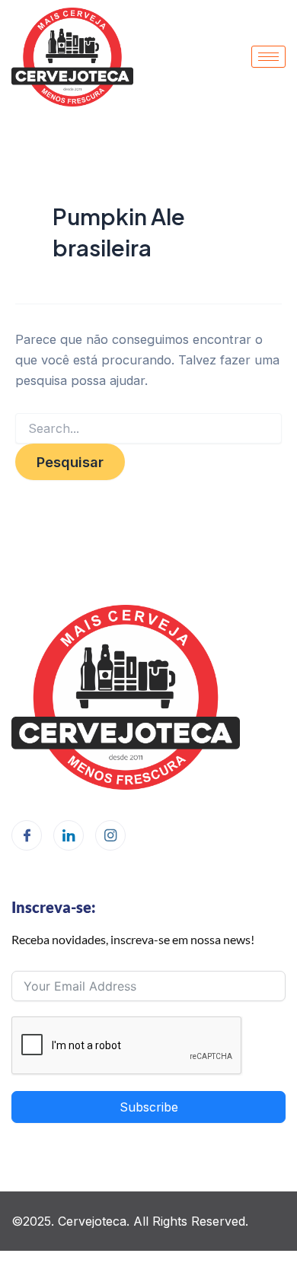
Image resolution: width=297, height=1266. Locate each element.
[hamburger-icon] (268, 57)
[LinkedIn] (68, 835)
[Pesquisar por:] (148, 428)
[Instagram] (110, 835)
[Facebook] (26, 835)
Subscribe (149, 1107)
